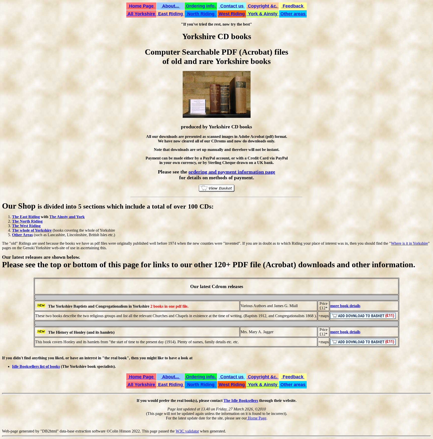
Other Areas (22, 235)
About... (170, 6)
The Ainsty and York (67, 217)
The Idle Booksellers (241, 400)
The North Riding (27, 221)
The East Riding (26, 217)
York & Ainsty (263, 13)
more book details (345, 306)
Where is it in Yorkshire (409, 243)
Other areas (293, 13)
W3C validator (187, 431)
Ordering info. (201, 6)
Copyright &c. (263, 6)
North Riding (201, 13)
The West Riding (26, 226)
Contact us (232, 6)
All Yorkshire (141, 13)
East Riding (170, 13)
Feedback (293, 6)
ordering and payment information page (231, 171)
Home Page (141, 6)
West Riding (232, 13)
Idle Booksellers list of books (36, 366)
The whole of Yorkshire (32, 230)
